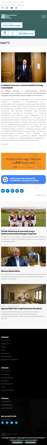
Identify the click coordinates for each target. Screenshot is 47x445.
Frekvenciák (5, 344)
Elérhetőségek (6, 356)
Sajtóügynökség (7, 377)
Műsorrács (5, 381)
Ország (3, 306)
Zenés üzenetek (6, 408)
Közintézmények (7, 384)
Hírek (3, 350)
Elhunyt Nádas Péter (10, 271)
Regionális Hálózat (7, 390)
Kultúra (3, 229)
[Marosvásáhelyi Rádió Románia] (9, 16)
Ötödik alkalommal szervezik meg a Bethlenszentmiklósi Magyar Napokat (19, 232)
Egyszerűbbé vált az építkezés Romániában (21, 308)
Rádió (3, 387)
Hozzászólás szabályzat (9, 360)
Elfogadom (17, 442)
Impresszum (5, 353)
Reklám (3, 347)
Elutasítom (30, 442)
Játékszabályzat (6, 405)
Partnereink (5, 374)
